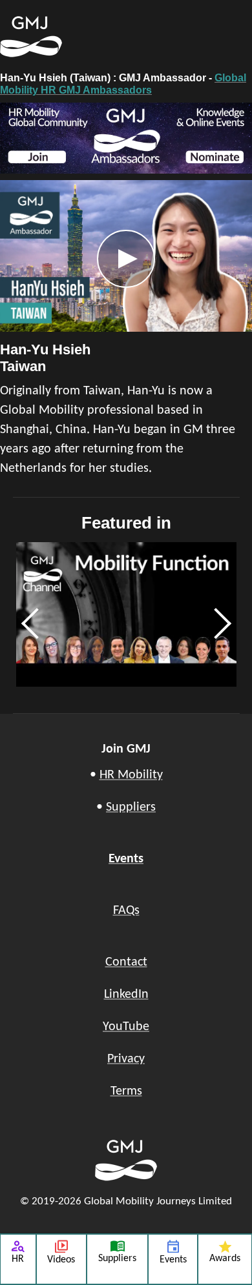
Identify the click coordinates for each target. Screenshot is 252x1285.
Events (126, 859)
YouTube (126, 1026)
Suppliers (131, 807)
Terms (126, 1091)
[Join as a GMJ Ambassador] (126, 138)
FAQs (126, 910)
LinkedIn (126, 994)
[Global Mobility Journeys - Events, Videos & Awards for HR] (68, 36)
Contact (126, 962)
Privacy (126, 1059)
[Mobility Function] (126, 614)
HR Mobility (131, 775)
